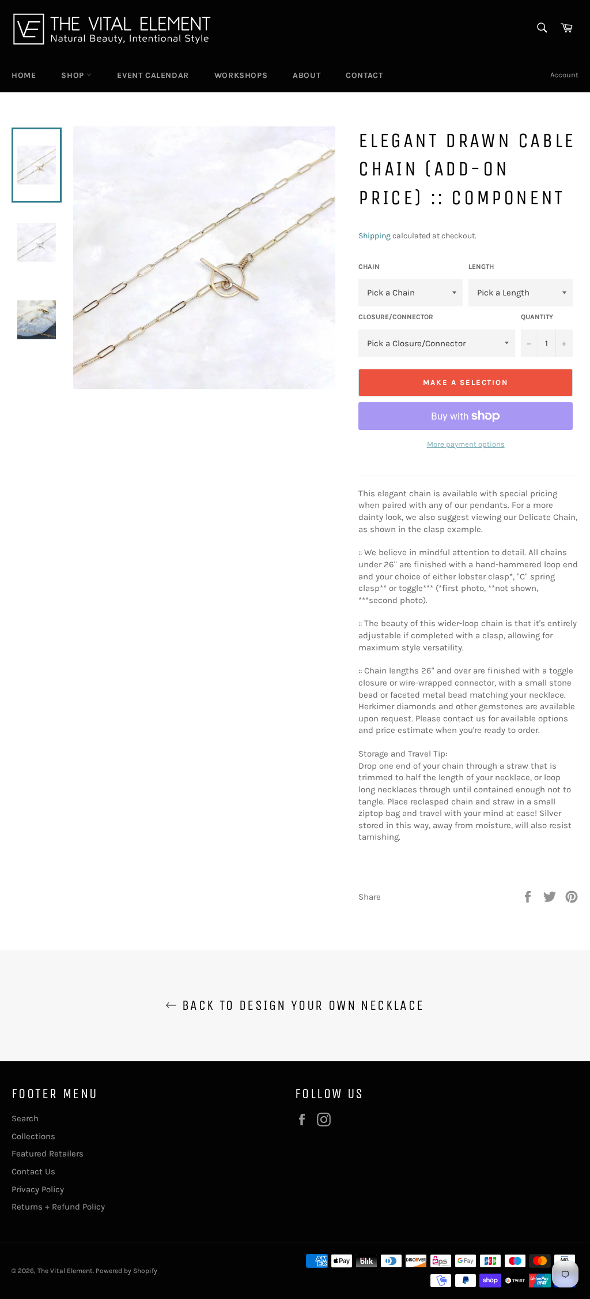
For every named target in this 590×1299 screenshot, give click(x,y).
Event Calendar (152, 75)
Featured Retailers (48, 1153)
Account (564, 74)
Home (24, 75)
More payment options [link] (466, 444)
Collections (33, 1136)
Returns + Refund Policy (58, 1206)
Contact (364, 75)
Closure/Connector (395, 317)
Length (481, 267)
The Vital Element (65, 1271)
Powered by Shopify (126, 1271)
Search (25, 1118)
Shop (73, 75)
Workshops (240, 75)
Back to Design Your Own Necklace (300, 1005)
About (306, 75)
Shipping (374, 236)
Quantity (537, 317)
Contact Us (33, 1171)
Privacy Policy (38, 1189)
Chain (369, 267)
